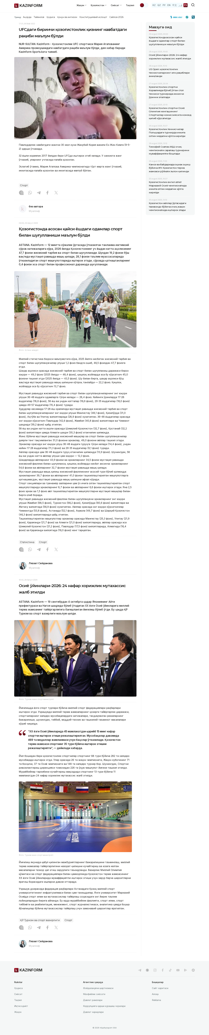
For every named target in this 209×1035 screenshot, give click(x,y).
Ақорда (27, 17)
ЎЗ (185, 5)
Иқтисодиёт (21, 1006)
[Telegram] (38, 193)
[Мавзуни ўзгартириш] (144, 5)
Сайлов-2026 (116, 17)
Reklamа (156, 1000)
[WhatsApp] (30, 193)
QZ (159, 5)
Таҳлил (130, 5)
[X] (56, 193)
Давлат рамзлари (92, 1000)
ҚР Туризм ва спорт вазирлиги (40, 920)
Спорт (24, 185)
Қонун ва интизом (67, 17)
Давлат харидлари (93, 1012)
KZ (154, 5)
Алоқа (155, 994)
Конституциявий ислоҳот (93, 17)
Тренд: (17, 17)
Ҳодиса (51, 17)
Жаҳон (17, 1012)
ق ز (180, 5)
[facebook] (162, 970)
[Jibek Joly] (177, 17)
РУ (164, 5)
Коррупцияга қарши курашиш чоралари (104, 1006)
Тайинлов (39, 17)
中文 (174, 5)
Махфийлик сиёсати (94, 994)
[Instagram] (21, 193)
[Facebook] (47, 193)
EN (168, 5)
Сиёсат (18, 994)
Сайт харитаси (160, 988)
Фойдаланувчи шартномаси (98, 988)
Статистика (27, 542)
